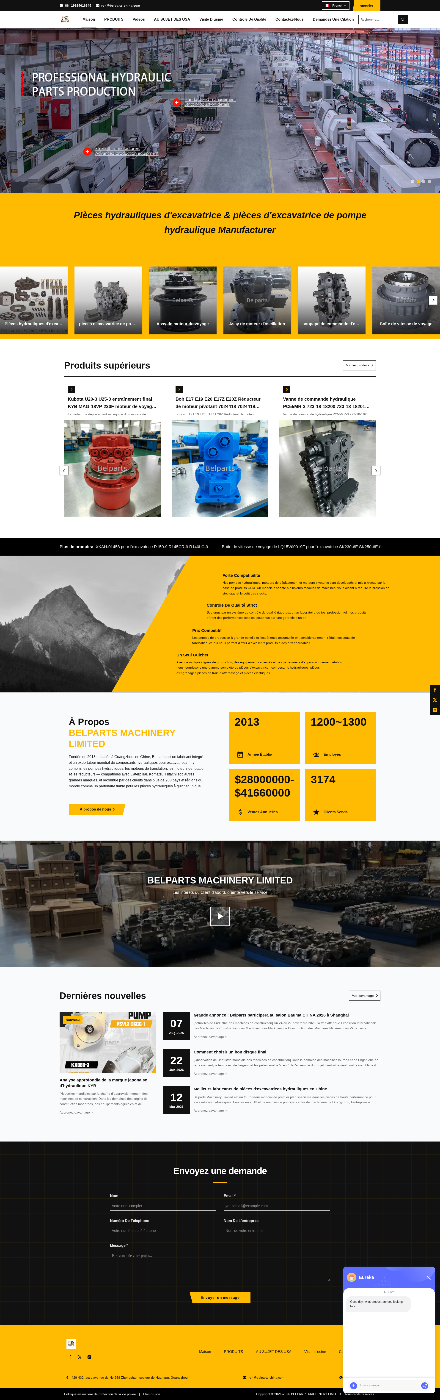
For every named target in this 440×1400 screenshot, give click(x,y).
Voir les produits (357, 365)
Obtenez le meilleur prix (112, 469)
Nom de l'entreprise (241, 1221)
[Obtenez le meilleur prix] (71, 389)
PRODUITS (114, 19)
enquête (366, 5)
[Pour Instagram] (435, 710)
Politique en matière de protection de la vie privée (100, 1394)
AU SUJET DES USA (172, 19)
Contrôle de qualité (249, 19)
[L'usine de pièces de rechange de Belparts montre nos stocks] (220, 916)
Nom (114, 1196)
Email (230, 1196)
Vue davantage (363, 995)
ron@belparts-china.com (120, 5)
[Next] (433, 300)
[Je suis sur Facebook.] (435, 690)
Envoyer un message (220, 1298)
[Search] (402, 19)
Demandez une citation (333, 19)
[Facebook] (70, 1357)
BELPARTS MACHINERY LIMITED (316, 1394)
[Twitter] (79, 1357)
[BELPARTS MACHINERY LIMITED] (65, 19)
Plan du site (151, 1394)
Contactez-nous (289, 19)
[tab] (412, 181)
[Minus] (428, 1278)
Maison (88, 19)
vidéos (139, 19)
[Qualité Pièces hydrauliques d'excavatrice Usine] (220, 110)
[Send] (424, 1386)
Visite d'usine (211, 19)
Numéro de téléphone (129, 1221)
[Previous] (6, 300)
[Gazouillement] (435, 700)
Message (119, 1245)
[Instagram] (89, 1357)
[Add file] (353, 1386)
